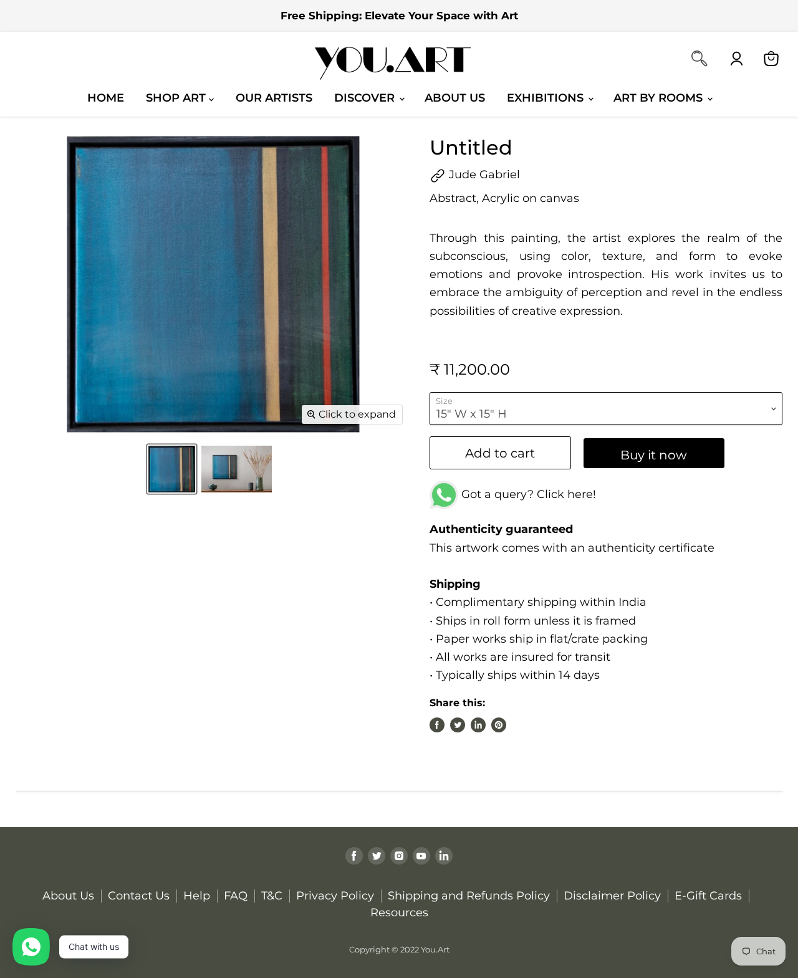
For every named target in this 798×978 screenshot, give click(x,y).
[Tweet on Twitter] (457, 724)
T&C (271, 896)
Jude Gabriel (483, 174)
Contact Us (139, 896)
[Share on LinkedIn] (478, 724)
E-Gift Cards (708, 896)
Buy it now (653, 455)
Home (105, 97)
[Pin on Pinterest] (498, 724)
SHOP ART (177, 97)
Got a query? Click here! (527, 494)
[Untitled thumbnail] (171, 469)
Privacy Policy (335, 896)
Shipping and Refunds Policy (469, 896)
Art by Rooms (659, 97)
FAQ (236, 896)
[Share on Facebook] (437, 724)
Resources (399, 912)
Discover (366, 97)
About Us (455, 97)
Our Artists (274, 97)
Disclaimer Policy (612, 896)
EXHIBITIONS (547, 97)
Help (196, 896)
